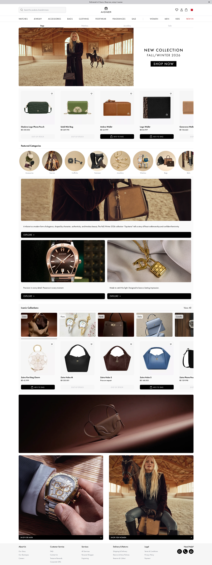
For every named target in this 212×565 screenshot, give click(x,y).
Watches (23, 18)
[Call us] (185, 551)
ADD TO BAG (119, 136)
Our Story (22, 551)
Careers (21, 558)
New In (189, 18)
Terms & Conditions (151, 551)
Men (167, 18)
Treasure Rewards (56, 558)
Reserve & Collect (119, 558)
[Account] (181, 10)
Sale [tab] (170, 25)
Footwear (100, 18)
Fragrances (118, 18)
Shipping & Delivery (120, 551)
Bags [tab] (42, 25)
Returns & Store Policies (121, 555)
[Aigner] (106, 10)
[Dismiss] (209, 2)
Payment (147, 558)
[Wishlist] (177, 10)
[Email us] (191, 551)
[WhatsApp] (179, 551)
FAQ (51, 551)
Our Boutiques (24, 555)
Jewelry (38, 18)
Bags (70, 18)
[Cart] (186, 10)
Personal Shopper (88, 555)
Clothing (84, 18)
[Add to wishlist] (52, 93)
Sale (134, 18)
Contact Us (54, 555)
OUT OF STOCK (38, 136)
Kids (178, 18)
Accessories (54, 18)
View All (187, 307)
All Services (86, 551)
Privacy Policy (149, 555)
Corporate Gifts (55, 562)
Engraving (85, 558)
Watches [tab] (84, 25)
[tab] (39, 326)
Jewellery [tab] (127, 25)
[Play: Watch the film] (106, 424)
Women (154, 18)
